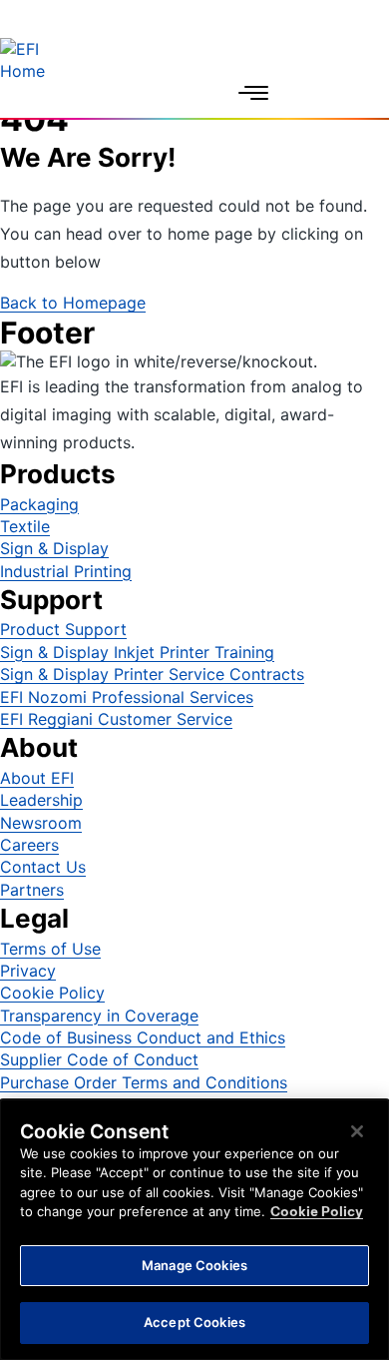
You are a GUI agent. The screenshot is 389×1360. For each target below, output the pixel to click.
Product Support (63, 629)
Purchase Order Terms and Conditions (143, 1082)
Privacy (28, 971)
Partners (32, 890)
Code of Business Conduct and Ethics (142, 1037)
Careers (29, 845)
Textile (25, 526)
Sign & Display (54, 548)
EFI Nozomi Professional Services (126, 697)
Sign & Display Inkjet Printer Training (137, 652)
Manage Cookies (194, 1265)
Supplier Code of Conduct (99, 1059)
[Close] (357, 1131)
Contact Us (43, 867)
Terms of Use (50, 949)
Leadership (41, 800)
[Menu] (253, 93)
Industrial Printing (66, 571)
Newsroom (41, 823)
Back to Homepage (73, 303)
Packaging (39, 504)
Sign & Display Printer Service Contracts (152, 674)
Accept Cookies (194, 1322)
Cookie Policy (52, 993)
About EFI (37, 778)
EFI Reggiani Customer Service (116, 719)
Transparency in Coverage (99, 1015)
